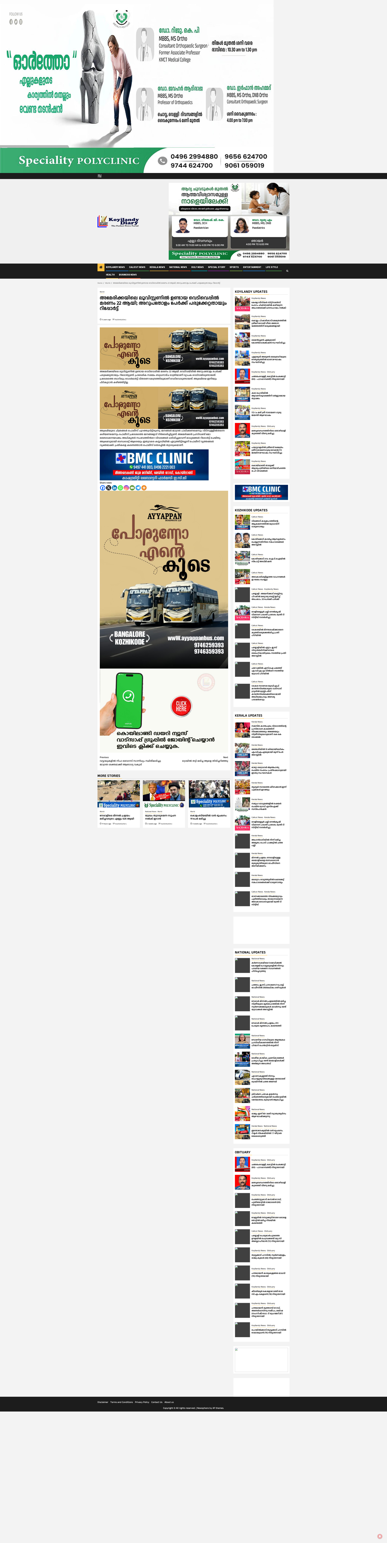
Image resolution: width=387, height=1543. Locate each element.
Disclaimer (103, 1533)
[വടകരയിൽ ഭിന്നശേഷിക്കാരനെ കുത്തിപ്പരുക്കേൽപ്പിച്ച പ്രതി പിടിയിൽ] (242, 631)
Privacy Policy (142, 1533)
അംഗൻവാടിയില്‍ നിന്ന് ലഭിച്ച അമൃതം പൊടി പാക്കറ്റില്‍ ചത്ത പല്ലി (267, 842)
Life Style (272, 267)
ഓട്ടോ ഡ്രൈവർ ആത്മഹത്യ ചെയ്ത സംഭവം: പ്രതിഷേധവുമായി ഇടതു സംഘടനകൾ (269, 770)
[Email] (132, 487)
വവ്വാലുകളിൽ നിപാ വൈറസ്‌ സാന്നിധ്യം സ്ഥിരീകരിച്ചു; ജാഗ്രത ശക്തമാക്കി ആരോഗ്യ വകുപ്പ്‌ (130, 761)
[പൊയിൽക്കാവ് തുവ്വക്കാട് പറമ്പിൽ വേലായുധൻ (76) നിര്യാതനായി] (242, 1431)
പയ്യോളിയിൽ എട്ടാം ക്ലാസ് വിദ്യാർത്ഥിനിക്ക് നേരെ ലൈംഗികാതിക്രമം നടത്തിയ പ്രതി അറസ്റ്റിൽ (269, 651)
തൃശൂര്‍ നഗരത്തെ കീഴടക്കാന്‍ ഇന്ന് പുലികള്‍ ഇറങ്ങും (269, 788)
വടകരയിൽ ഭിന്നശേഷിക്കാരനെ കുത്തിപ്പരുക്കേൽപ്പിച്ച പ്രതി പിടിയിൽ (267, 632)
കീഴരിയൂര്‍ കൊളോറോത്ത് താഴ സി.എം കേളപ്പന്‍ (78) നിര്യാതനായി (268, 1394)
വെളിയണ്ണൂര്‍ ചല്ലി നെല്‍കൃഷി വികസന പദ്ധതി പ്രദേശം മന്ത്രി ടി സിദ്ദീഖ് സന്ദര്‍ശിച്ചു (268, 614)
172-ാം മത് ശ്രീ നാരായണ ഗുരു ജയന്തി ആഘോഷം (266, 414)
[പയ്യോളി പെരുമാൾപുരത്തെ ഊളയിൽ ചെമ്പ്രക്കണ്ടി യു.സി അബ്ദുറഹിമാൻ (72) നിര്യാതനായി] (242, 1338)
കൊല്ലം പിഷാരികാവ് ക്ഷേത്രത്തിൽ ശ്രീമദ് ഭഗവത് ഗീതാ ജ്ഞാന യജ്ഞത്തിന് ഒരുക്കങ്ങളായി (269, 323)
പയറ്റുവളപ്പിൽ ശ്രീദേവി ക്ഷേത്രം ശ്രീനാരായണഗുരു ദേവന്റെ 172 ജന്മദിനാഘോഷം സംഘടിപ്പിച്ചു (267, 450)
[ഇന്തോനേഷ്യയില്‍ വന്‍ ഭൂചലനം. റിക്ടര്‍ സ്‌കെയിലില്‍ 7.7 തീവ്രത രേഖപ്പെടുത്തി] (242, 1232)
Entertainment (252, 267)
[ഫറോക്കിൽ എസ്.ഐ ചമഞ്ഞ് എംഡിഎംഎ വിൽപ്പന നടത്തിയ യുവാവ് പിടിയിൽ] (242, 669)
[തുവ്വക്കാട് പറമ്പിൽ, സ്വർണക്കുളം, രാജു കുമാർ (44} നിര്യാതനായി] (242, 1356)
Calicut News (137, 267)
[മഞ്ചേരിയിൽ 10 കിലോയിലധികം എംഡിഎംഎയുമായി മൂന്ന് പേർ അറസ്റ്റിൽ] (242, 750)
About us (169, 1533)
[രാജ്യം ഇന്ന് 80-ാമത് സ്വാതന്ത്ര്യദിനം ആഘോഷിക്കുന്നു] (242, 1214)
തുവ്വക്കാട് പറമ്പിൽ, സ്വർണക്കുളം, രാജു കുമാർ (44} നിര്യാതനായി (269, 1358)
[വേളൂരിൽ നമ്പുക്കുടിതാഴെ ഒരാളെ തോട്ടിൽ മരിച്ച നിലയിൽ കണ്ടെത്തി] (242, 1320)
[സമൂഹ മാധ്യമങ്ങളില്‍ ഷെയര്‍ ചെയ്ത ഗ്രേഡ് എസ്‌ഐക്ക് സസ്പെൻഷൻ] (242, 804)
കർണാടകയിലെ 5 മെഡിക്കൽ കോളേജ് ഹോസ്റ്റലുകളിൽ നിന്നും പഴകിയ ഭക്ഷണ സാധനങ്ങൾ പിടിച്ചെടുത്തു (268, 1068)
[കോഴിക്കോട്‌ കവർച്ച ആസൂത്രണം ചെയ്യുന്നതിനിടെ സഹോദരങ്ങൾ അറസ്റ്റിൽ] (242, 540)
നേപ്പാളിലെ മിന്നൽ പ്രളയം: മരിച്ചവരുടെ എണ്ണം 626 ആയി (117, 817)
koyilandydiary (120, 319)
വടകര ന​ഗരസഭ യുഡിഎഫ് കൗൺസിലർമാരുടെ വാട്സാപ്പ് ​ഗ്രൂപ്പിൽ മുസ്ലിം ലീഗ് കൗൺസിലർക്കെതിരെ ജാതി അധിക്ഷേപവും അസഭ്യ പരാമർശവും (267, 692)
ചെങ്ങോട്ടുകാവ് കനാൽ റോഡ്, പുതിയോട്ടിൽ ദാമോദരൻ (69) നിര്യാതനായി (266, 1303)
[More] (144, 487)
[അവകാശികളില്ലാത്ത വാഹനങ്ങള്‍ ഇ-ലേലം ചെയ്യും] (242, 576)
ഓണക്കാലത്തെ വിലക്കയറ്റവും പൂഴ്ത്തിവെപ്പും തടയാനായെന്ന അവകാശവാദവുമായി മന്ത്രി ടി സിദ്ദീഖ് (267, 900)
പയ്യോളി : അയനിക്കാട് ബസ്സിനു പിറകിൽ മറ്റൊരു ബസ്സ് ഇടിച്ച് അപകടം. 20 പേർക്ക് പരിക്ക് (267, 596)
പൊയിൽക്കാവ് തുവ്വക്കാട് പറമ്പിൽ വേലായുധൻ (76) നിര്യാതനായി (269, 1433)
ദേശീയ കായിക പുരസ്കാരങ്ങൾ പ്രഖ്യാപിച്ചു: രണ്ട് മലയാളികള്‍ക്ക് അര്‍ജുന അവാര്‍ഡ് (268, 1162)
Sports (234, 267)
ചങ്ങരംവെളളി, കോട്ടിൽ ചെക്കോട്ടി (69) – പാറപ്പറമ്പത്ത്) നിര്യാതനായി (269, 378)
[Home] (101, 267)
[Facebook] (102, 487)
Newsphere (203, 1539)
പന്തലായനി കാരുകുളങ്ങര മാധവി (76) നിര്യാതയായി (268, 1376)
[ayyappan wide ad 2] (164, 348)
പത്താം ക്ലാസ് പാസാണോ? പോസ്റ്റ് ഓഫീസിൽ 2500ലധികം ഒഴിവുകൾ (269, 1087)
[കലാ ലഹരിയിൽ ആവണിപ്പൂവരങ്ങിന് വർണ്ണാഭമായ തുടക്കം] (242, 394)
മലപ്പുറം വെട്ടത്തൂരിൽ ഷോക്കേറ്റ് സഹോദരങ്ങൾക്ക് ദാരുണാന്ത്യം (268, 881)
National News (178, 267)
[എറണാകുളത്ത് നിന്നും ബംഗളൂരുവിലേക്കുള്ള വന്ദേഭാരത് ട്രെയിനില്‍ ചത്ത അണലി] (242, 1178)
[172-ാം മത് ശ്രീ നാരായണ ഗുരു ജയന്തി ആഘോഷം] (242, 412)
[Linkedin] (114, 487)
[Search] (287, 271)
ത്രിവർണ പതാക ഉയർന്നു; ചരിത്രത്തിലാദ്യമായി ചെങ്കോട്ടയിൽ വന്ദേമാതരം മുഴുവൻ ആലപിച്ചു (269, 1198)
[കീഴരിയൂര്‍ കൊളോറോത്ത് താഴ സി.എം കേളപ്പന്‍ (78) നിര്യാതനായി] (242, 1392)
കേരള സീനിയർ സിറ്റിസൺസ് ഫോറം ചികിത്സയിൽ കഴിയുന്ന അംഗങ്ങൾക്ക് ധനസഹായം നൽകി (269, 305)
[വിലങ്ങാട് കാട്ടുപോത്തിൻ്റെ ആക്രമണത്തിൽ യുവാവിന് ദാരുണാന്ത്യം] (242, 522)
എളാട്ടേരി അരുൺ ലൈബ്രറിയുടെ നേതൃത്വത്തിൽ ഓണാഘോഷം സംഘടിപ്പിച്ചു (269, 359)
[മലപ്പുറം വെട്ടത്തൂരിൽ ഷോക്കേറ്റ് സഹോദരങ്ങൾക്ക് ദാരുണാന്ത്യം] (242, 879)
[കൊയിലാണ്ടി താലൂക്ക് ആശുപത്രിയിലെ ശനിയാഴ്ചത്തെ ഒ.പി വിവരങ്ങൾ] (242, 466)
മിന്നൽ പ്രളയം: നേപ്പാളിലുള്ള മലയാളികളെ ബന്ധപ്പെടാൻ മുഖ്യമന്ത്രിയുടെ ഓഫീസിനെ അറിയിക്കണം (266, 862)
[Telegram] (138, 487)
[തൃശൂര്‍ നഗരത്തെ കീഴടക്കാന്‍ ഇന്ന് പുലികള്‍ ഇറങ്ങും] (242, 786)
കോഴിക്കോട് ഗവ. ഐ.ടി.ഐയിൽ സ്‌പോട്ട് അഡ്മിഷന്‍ (268, 560)
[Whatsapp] (120, 487)
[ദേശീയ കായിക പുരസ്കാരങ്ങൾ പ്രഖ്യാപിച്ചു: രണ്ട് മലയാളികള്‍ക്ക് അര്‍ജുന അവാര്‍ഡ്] (242, 1160)
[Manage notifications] (379, 1536)
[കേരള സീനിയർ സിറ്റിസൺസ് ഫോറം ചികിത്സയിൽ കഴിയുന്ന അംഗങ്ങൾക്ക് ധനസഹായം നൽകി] (242, 303)
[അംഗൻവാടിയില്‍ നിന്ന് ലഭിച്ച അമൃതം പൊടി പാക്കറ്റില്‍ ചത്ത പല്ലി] (242, 841)
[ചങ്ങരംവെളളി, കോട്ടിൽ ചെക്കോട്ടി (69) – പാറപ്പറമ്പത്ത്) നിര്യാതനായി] (242, 376)
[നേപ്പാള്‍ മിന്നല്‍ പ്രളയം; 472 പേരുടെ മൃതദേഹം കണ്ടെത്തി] (242, 1124)
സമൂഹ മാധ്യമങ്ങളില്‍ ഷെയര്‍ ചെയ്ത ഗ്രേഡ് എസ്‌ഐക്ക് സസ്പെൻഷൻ (266, 806)
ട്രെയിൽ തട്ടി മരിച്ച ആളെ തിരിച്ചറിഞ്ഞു (205, 759)
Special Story (216, 267)
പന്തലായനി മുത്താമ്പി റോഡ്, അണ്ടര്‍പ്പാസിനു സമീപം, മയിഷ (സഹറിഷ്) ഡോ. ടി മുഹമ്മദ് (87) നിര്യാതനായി (267, 1413)
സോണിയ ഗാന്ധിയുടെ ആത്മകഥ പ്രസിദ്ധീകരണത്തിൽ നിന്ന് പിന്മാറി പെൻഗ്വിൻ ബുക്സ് (268, 1144)
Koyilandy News (115, 267)
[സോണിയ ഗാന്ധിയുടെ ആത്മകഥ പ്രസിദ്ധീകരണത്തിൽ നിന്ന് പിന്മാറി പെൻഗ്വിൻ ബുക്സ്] (242, 1142)
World (102, 292)
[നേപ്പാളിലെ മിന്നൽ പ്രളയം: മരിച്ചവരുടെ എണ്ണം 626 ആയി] (119, 793)
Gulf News (197, 267)
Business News (128, 275)
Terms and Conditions (121, 1533)
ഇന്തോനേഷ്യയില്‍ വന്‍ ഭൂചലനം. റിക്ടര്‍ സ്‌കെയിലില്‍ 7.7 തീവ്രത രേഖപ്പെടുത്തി (267, 1235)
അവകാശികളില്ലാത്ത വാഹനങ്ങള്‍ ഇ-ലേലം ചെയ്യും (268, 578)
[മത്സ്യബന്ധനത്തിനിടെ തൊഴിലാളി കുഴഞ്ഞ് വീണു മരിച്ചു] (242, 430)
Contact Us (156, 1533)
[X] (108, 487)
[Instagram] (126, 487)
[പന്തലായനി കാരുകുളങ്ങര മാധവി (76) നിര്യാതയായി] (242, 1374)
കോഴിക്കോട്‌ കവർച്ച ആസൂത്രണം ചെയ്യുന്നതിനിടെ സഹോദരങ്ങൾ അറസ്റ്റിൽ (269, 542)
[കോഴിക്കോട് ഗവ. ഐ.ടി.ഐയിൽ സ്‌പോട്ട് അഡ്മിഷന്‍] (242, 558)
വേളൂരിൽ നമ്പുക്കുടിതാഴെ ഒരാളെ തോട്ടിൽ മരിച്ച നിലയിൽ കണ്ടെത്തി (269, 1321)
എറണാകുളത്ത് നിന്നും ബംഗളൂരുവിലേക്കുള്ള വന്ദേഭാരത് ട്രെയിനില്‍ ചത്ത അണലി (268, 1180)
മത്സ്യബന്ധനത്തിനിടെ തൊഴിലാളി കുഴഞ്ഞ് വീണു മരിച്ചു (269, 432)
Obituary (271, 371)
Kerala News (157, 267)
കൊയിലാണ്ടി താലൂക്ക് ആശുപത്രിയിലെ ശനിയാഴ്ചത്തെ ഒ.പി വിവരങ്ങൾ (269, 468)
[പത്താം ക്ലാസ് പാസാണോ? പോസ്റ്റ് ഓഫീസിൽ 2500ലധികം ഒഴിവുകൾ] (242, 1086)
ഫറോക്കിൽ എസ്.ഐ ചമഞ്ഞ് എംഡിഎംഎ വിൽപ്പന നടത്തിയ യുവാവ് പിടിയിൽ (268, 671)
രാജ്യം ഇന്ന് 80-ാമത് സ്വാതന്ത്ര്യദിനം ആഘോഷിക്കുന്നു (269, 1216)
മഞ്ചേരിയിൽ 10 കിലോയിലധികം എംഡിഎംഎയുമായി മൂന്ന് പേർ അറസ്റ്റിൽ (268, 752)
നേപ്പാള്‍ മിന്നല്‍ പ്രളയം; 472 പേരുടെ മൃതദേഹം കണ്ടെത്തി (266, 1126)
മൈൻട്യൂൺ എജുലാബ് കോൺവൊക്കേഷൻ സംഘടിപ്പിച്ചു (268, 341)
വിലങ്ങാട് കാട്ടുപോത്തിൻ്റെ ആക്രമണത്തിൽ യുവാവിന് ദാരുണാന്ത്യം (265, 524)
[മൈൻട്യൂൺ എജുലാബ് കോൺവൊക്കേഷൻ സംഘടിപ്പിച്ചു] (242, 339)
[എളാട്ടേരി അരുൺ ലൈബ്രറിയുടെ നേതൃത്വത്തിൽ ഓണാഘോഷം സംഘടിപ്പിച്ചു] (242, 358)
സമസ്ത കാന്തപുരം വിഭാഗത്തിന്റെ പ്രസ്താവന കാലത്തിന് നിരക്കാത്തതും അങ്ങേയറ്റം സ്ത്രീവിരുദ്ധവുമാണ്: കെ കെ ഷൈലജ (269, 732)
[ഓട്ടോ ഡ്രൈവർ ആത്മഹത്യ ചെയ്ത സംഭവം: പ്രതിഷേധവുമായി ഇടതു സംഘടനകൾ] (242, 768)
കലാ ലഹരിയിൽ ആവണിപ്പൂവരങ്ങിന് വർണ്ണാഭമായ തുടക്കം (268, 396)
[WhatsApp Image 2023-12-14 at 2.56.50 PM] (164, 710)
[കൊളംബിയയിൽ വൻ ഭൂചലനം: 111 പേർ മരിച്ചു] (209, 793)
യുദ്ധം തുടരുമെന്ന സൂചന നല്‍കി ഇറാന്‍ (160, 817)
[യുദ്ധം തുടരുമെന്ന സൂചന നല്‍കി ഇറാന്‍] (164, 793)
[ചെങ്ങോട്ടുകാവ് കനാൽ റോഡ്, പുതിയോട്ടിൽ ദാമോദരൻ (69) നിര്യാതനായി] (242, 1301)
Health (110, 275)
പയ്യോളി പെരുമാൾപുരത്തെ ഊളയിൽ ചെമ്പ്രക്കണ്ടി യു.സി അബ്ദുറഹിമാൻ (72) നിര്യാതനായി (268, 1340)
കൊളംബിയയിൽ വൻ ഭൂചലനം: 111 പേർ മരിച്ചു (208, 817)
